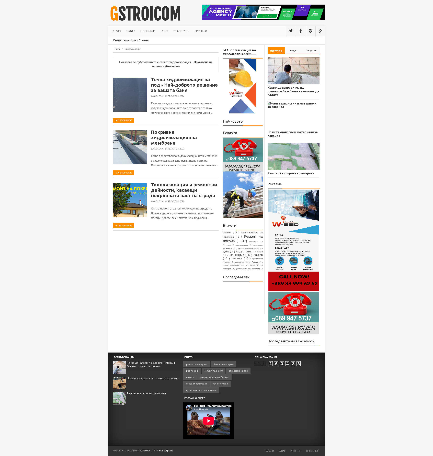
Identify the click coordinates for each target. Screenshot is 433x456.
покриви (238, 258)
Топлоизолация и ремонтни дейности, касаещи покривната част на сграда (184, 190)
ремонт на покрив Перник (247, 262)
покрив (258, 254)
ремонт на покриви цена (234, 265)
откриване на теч (238, 370)
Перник (228, 232)
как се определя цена (248, 248)
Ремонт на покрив (223, 364)
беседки (226, 245)
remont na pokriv (213, 370)
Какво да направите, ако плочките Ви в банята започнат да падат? (151, 364)
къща (238, 252)
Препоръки (312, 450)
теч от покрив (220, 383)
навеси (260, 252)
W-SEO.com (132, 451)
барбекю (253, 242)
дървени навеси (241, 245)
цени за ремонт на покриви (247, 269)
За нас (282, 450)
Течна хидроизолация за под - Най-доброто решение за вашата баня (184, 85)
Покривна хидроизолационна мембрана (174, 137)
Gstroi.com (145, 451)
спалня (252, 265)
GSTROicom (145, 14)
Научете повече (123, 120)
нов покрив (237, 254)
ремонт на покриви (196, 364)
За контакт (296, 450)
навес (249, 252)
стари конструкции (196, 383)
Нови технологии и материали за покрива (153, 378)
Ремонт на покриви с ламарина (146, 393)
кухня (226, 251)
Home (117, 49)
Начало (269, 450)
